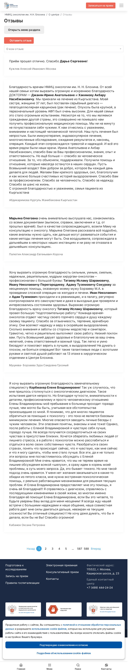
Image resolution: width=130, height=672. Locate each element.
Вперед (96, 548)
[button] (63, 49)
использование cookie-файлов (49, 628)
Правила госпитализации (22, 583)
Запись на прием (16, 576)
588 (86, 548)
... (73, 548)
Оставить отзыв (20, 40)
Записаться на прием (100, 5)
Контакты (52, 578)
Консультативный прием (62, 572)
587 (79, 548)
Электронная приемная (61, 565)
